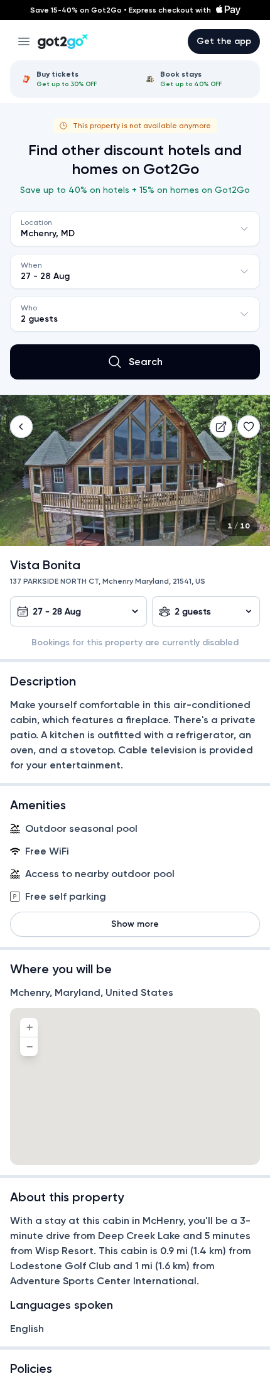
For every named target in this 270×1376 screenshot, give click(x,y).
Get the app (224, 41)
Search (146, 362)
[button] (21, 426)
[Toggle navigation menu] (24, 41)
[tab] (73, 79)
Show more (135, 924)
